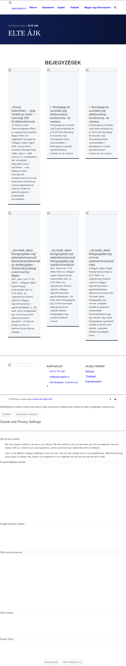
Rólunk (90, 371)
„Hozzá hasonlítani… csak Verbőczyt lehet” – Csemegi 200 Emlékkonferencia (23, 114)
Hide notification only (72, 662)
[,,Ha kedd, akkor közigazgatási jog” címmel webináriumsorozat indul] (102, 227)
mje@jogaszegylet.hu (58, 376)
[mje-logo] (17, 7)
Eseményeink (94, 381)
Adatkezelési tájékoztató (42, 399)
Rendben (7, 414)
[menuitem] (34, 7)
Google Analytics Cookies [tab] (12, 523)
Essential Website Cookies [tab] (13, 462)
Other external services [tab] (11, 552)
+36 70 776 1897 (56, 371)
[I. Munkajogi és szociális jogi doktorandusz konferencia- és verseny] (63, 84)
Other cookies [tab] (6, 612)
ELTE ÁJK (24, 33)
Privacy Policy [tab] (7, 639)
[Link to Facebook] (110, 398)
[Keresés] (115, 7)
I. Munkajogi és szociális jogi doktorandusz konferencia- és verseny (60, 114)
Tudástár (91, 376)
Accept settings (51, 662)
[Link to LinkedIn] (115, 398)
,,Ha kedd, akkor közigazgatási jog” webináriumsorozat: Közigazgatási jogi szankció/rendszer (63, 257)
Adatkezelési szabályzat (27, 414)
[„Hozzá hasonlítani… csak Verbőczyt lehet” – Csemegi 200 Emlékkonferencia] (24, 84)
